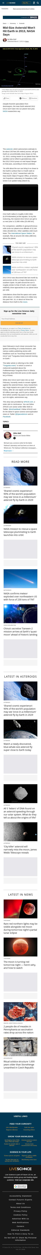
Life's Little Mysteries (12, 1127)
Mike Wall (13, 39)
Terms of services (23, 328)
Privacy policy (20, 1211)
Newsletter (34, 98)
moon (25, 302)
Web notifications (20, 1222)
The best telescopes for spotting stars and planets (12, 1160)
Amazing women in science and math (29, 1140)
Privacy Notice (25, 330)
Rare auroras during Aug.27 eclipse (23, 8)
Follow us (24, 98)
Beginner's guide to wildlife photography (29, 1156)
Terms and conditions (20, 1207)
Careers (20, 1226)
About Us (20, 1203)
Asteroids (22, 23)
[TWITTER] (15, 438)
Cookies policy (20, 1215)
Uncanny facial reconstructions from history (29, 1144)
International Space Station (21, 233)
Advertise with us (20, 1219)
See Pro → (26, 3)
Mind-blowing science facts (29, 1159)
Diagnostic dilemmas (12, 1130)
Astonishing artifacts (29, 1130)
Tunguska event (9, 366)
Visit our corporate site (24, 1180)
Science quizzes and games (12, 1155)
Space (4, 23)
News (27, 41)
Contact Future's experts (20, 1200)
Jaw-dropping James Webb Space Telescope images (11, 1140)
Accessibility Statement (21, 1196)
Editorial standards (20, 1230)
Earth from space (29, 1127)
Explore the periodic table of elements (12, 1144)
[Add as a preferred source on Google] (20, 1186)
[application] (20, 196)
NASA (5, 111)
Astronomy (13, 23)
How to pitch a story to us (20, 1234)
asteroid (9, 149)
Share (7, 98)
